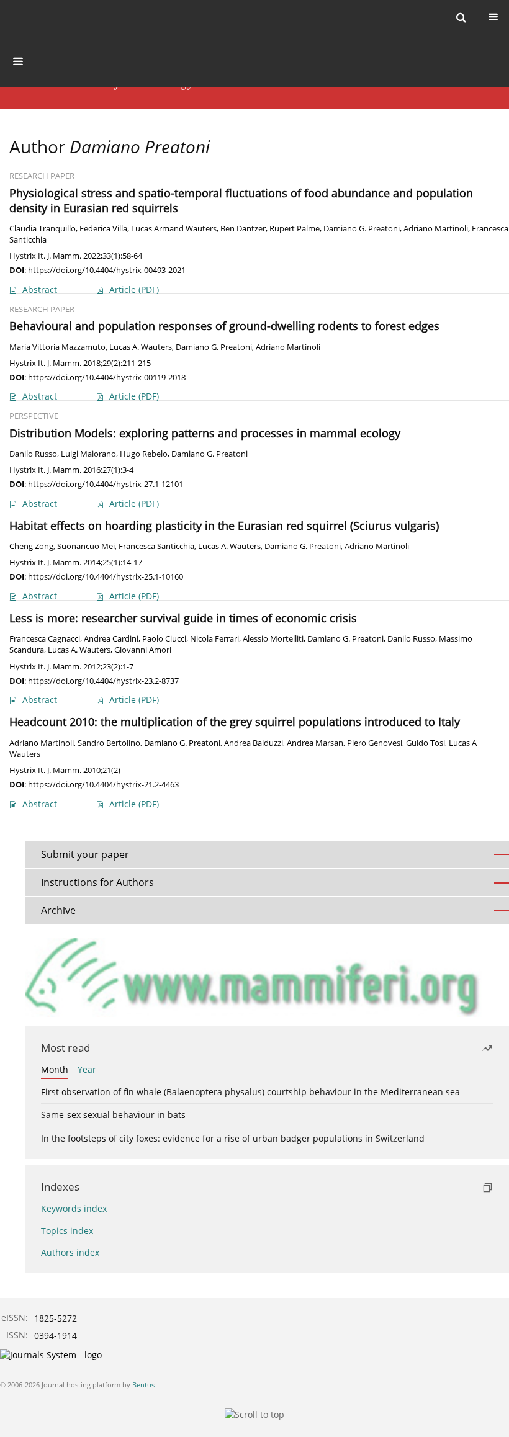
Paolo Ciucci (164, 638)
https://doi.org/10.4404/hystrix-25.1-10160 (105, 576)
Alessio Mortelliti (273, 638)
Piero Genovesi (374, 743)
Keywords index (74, 1208)
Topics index (67, 1231)
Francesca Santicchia (156, 546)
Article (134, 289)
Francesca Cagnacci (44, 638)
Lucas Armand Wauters (174, 228)
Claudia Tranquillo (42, 228)
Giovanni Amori (142, 650)
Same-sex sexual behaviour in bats (113, 1115)
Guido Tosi (425, 743)
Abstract (39, 289)
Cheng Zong (31, 546)
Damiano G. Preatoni (361, 228)
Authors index (70, 1252)
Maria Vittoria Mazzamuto (57, 347)
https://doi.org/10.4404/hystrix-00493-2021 (107, 269)
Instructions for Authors (97, 882)
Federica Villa (103, 228)
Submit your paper (85, 854)
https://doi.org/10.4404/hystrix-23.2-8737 (103, 680)
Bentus (143, 1384)
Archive (58, 910)
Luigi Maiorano (88, 454)
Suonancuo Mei (86, 546)
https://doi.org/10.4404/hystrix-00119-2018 (107, 377)
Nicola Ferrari (214, 638)
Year (87, 1069)
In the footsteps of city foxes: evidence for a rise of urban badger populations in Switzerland (233, 1138)
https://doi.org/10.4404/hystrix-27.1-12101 (105, 484)
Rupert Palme (294, 228)
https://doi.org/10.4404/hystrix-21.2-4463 (103, 784)
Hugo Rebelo (144, 454)
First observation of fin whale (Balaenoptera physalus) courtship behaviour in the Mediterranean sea (250, 1092)
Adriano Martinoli (435, 228)
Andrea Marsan (315, 743)
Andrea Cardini (111, 638)
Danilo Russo (33, 454)
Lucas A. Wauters (140, 347)
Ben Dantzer (243, 228)
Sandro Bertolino (109, 743)
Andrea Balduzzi (253, 743)
